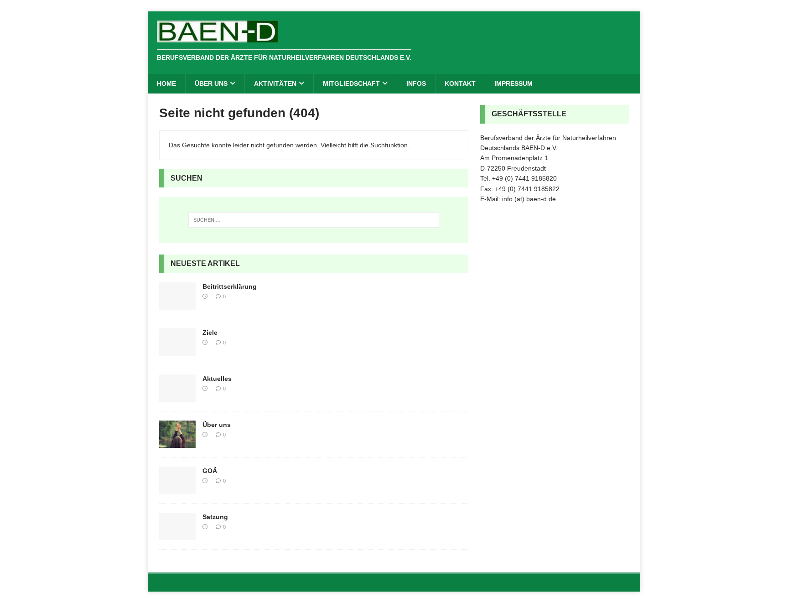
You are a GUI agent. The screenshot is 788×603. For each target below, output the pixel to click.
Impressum (513, 83)
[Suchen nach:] (314, 220)
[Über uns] (177, 443)
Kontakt (460, 83)
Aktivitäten (275, 83)
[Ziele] (177, 350)
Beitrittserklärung (229, 286)
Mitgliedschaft (351, 83)
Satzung (215, 516)
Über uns (211, 83)
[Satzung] (177, 535)
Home (166, 83)
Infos (416, 83)
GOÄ (209, 470)
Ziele (210, 332)
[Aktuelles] (177, 396)
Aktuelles (217, 378)
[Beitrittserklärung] (177, 304)
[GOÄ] (177, 489)
